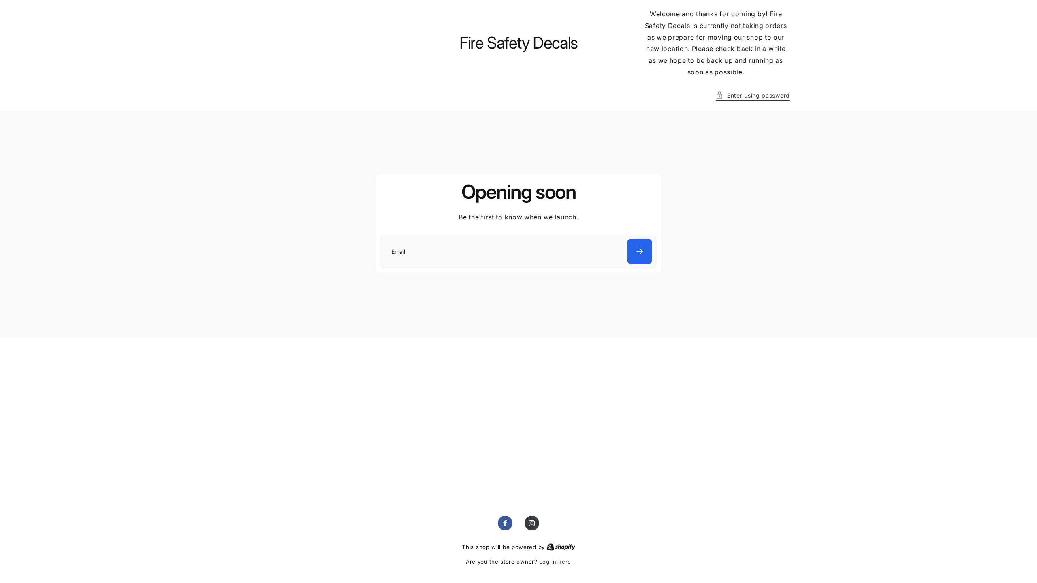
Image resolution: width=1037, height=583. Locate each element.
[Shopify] (561, 547)
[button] (753, 95)
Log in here (555, 561)
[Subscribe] (639, 251)
